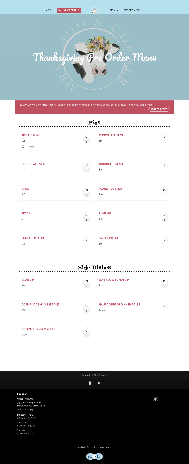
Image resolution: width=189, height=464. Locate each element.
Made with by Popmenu (55, 375)
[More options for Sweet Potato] (164, 239)
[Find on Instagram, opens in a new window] (99, 383)
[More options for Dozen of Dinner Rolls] (86, 330)
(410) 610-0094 (25, 409)
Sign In (114, 10)
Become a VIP (132, 10)
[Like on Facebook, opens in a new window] (89, 383)
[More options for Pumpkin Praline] (86, 239)
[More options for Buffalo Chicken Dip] (164, 281)
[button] (55, 141)
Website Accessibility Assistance (94, 447)
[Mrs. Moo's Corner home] (94, 11)
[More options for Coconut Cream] (164, 165)
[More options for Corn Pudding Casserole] (86, 306)
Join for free (159, 109)
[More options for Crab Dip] (86, 281)
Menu (49, 10)
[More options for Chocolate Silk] (86, 165)
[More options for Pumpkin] (164, 215)
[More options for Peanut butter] (164, 190)
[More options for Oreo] (86, 190)
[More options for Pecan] (86, 215)
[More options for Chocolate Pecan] (164, 136)
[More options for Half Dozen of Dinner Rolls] (164, 306)
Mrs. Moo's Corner (156, 399)
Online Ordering (68, 10)
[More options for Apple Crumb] (86, 136)
